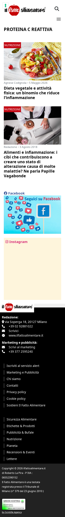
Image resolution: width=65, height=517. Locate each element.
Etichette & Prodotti (21, 426)
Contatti (12, 385)
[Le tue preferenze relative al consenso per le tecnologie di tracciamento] (6, 6)
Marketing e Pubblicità (23, 372)
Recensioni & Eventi (21, 452)
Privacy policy (16, 392)
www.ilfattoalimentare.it (26, 335)
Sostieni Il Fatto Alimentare (26, 405)
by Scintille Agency (12, 512)
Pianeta (12, 446)
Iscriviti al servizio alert (23, 366)
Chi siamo (14, 379)
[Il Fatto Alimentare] (25, 9)
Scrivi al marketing (22, 347)
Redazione (10, 147)
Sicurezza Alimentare (22, 419)
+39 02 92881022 (21, 326)
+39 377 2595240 (21, 351)
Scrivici (13, 331)
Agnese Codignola (15, 83)
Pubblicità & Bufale (20, 432)
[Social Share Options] (8, 295)
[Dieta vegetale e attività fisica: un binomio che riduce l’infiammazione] (32, 61)
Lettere (12, 459)
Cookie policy (16, 398)
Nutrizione (14, 439)
